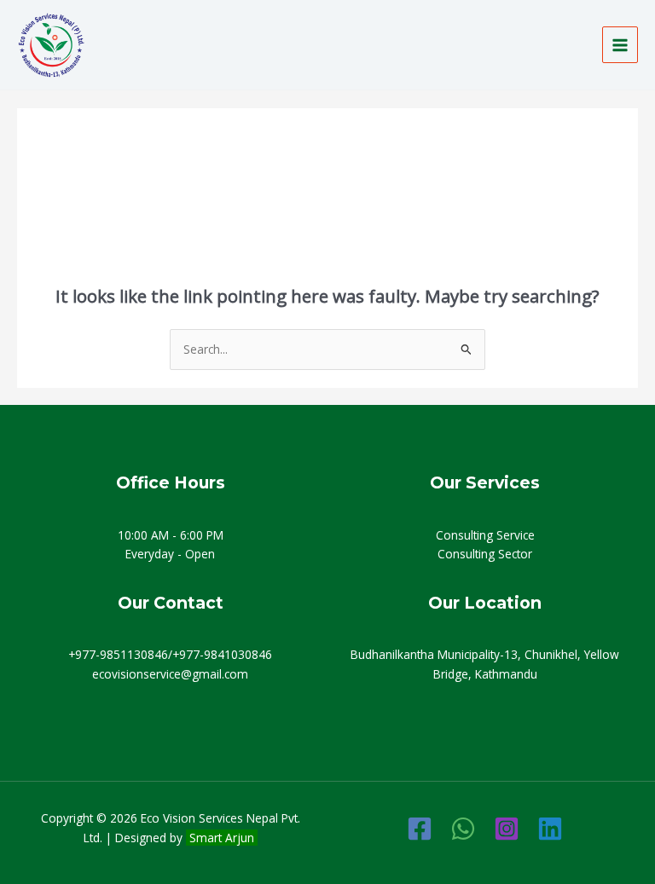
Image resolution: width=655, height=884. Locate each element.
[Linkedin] (550, 828)
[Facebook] (419, 828)
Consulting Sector (485, 554)
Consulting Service (485, 535)
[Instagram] (506, 828)
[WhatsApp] (463, 828)
